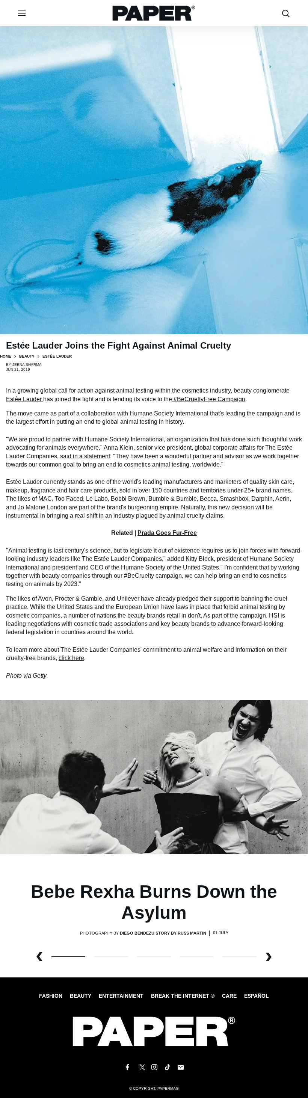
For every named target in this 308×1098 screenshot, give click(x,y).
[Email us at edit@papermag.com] (180, 1067)
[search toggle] (286, 13)
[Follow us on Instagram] (154, 1067)
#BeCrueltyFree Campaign (209, 399)
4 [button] (240, 956)
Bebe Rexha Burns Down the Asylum (154, 902)
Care (229, 996)
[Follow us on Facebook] (127, 1067)
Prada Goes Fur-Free (167, 533)
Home (5, 356)
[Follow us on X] (140, 1067)
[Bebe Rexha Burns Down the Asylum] (154, 777)
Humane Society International (169, 413)
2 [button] (154, 956)
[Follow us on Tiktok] (167, 1067)
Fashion (50, 996)
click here (71, 658)
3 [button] (197, 956)
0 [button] (68, 956)
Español (256, 996)
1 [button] (111, 956)
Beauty (27, 356)
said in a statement (85, 456)
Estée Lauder (24, 399)
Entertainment (121, 996)
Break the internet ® (182, 996)
